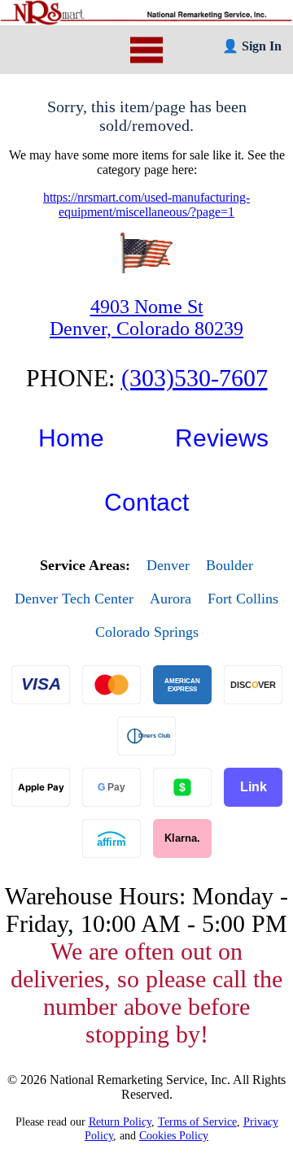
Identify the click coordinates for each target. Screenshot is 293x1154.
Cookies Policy (173, 1135)
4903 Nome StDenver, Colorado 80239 (146, 317)
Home (71, 438)
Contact (146, 502)
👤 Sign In (252, 46)
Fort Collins (243, 598)
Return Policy (120, 1121)
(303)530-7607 (194, 377)
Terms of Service (197, 1121)
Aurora (170, 598)
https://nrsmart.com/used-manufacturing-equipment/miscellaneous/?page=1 (146, 204)
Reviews (222, 438)
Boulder (229, 565)
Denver (168, 565)
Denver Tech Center (74, 598)
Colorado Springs (147, 632)
